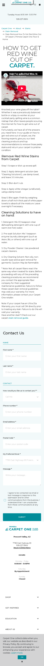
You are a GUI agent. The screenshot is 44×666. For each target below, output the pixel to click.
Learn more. (17, 653)
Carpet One (6, 28)
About (18, 28)
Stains (27, 28)
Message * (7, 469)
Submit (22, 517)
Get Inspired (12, 608)
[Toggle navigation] (3, 4)
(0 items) (40, 5)
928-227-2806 (22, 19)
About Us (10, 629)
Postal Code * (8, 438)
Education (11, 619)
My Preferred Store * (11, 454)
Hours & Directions (22, 548)
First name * (8, 350)
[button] (30, 5)
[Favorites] (35, 5)
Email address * (9, 422)
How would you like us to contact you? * (20, 391)
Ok (22, 657)
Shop (8, 597)
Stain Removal (11, 31)
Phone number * (10, 406)
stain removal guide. (18, 318)
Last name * (8, 366)
